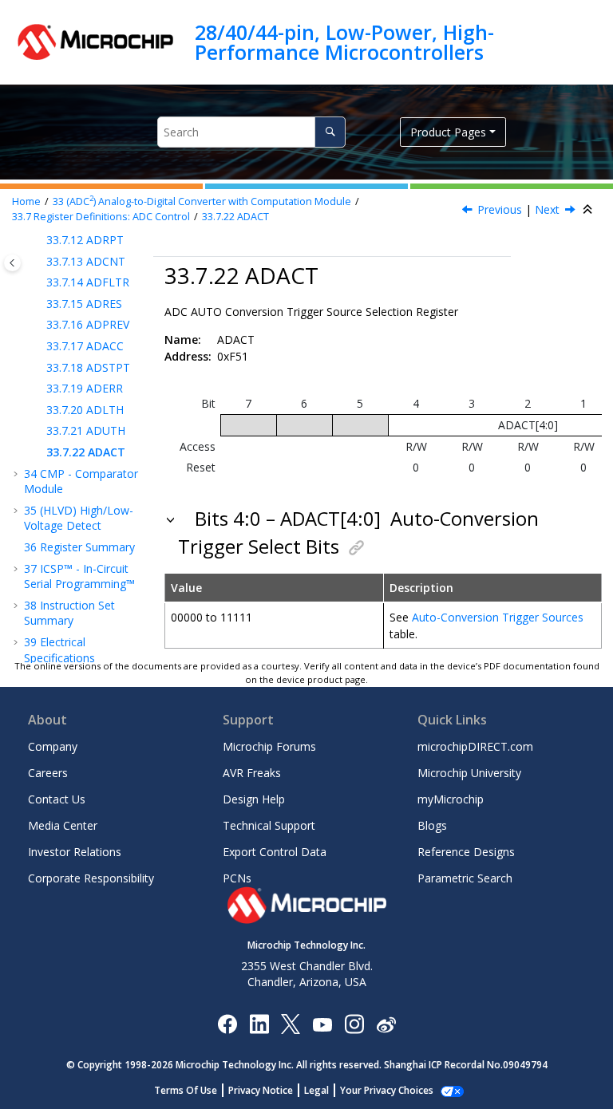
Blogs (432, 825)
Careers (48, 772)
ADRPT (85, 239)
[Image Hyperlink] (322, 1023)
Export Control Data (274, 851)
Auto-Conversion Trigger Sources (497, 617)
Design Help (254, 799)
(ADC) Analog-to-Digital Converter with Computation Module (202, 201)
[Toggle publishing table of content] (12, 263)
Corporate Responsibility (91, 878)
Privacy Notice (260, 1090)
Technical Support (269, 825)
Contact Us (56, 799)
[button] (40, 240)
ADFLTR (87, 282)
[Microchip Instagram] (354, 1023)
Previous (499, 209)
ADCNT (85, 261)
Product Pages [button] (448, 132)
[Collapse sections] (589, 210)
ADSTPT (88, 367)
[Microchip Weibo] (386, 1023)
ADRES (84, 303)
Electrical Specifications (59, 649)
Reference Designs (466, 851)
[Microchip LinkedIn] (259, 1023)
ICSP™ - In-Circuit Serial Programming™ (79, 576)
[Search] (330, 132)
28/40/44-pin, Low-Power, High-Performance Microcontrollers (344, 42)
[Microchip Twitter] (290, 1023)
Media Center (62, 825)
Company (52, 746)
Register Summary (79, 546)
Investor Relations (74, 851)
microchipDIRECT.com (475, 746)
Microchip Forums (269, 746)
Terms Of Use (185, 1090)
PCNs (237, 878)
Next (547, 209)
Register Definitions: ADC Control (101, 216)
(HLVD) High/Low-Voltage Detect (78, 518)
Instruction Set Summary (69, 613)
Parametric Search (464, 878)
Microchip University (469, 772)
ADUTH (85, 430)
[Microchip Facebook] (227, 1023)
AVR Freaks (252, 772)
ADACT (235, 216)
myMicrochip (450, 799)
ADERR (84, 388)
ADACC (85, 345)
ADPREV (87, 324)
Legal (316, 1090)
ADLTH (85, 409)
